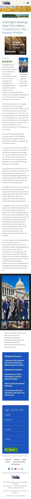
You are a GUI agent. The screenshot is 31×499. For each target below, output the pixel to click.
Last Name (7, 439)
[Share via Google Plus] (7, 61)
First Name (8, 429)
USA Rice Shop (15, 464)
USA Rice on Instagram (19, 469)
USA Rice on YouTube (15, 469)
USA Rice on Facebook (9, 469)
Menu (24, 3)
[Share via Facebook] (3, 61)
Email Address (8, 419)
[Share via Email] (11, 61)
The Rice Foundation (19, 462)
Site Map (16, 459)
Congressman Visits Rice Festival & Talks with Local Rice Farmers (15, 392)
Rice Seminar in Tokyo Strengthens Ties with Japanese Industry (13, 376)
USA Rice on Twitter (12, 469)
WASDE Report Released (13, 369)
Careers (8, 462)
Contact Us (7, 459)
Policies (24, 459)
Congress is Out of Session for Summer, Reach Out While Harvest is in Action (14, 362)
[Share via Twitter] (5, 61)
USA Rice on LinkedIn (22, 469)
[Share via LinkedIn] (9, 61)
